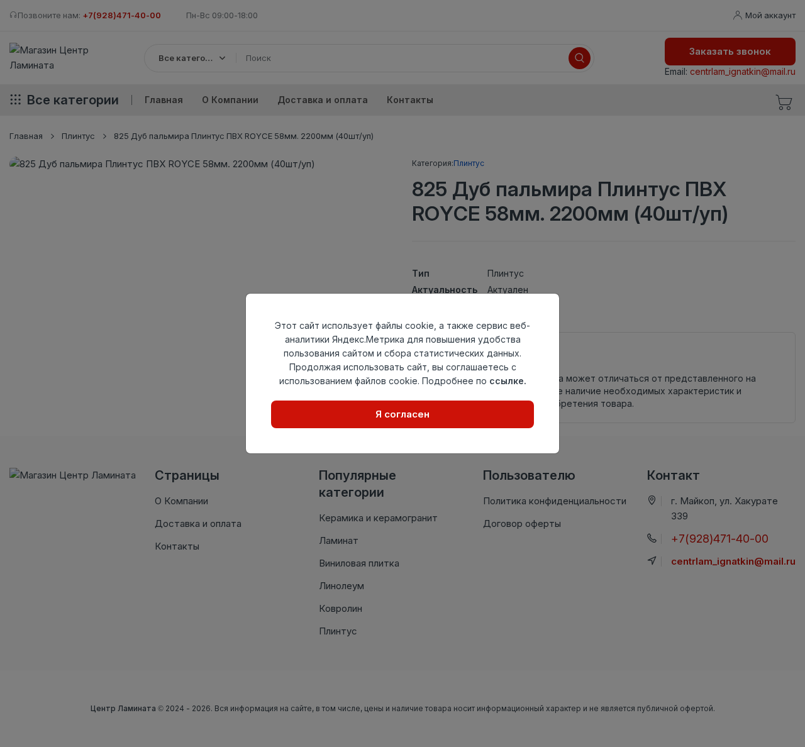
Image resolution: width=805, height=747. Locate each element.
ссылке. (507, 380)
